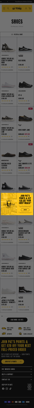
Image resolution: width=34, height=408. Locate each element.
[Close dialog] (32, 194)
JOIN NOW (25, 209)
